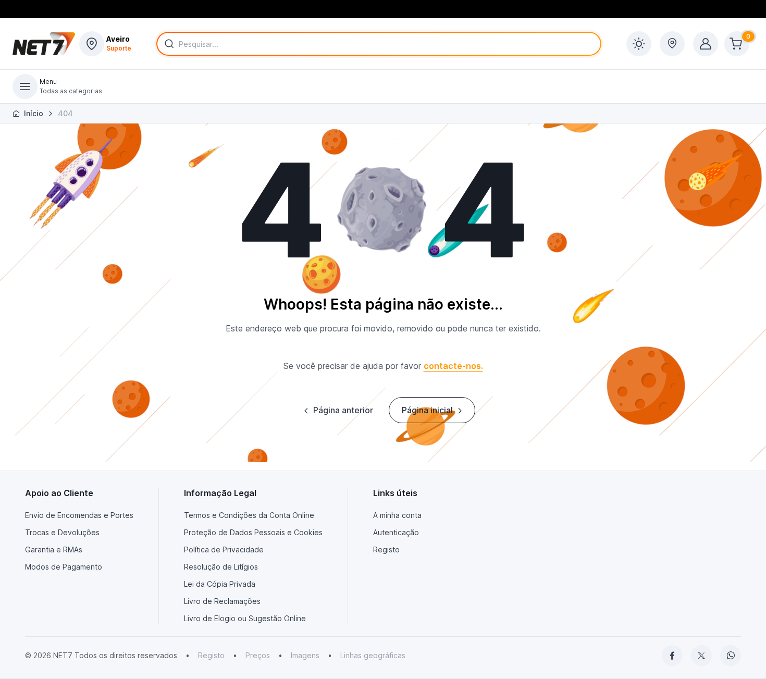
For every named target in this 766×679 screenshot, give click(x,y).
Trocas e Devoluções (62, 532)
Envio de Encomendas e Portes (79, 515)
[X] (701, 655)
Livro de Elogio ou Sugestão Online (245, 618)
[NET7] (44, 44)
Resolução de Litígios (221, 566)
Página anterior (343, 410)
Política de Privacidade (224, 549)
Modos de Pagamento (63, 566)
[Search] (167, 44)
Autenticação (396, 532)
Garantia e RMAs (53, 549)
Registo (386, 549)
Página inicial (427, 410)
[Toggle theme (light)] (638, 43)
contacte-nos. (453, 366)
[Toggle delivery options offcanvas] (672, 43)
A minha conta (397, 515)
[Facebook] (672, 655)
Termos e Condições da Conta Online (249, 515)
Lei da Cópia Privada (219, 583)
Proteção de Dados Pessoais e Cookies (253, 532)
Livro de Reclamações (222, 601)
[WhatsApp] (730, 655)
